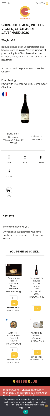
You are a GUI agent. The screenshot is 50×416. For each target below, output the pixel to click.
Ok (25, 412)
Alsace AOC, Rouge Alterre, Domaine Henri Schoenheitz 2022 (36, 286)
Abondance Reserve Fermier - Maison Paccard (14, 283)
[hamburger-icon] (4, 3)
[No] (46, 405)
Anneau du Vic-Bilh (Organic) (36, 335)
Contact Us (25, 388)
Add (14, 303)
